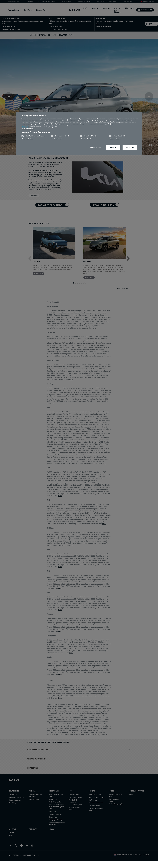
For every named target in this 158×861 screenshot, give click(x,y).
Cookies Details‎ (27, 139)
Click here (25, 127)
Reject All (130, 147)
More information (28, 129)
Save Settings (95, 147)
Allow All (113, 147)
